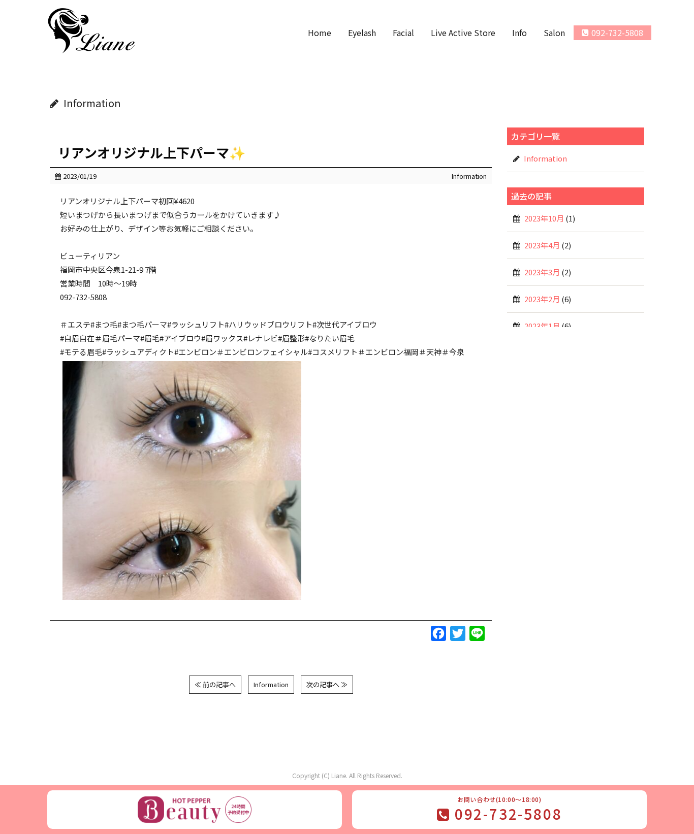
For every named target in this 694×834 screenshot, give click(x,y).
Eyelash (362, 32)
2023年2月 (542, 299)
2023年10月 (544, 218)
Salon (554, 32)
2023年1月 (542, 325)
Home (319, 32)
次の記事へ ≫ (327, 684)
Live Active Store (463, 32)
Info (519, 32)
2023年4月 (542, 245)
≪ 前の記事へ (215, 684)
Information (469, 176)
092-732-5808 (617, 32)
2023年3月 (542, 272)
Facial (403, 32)
